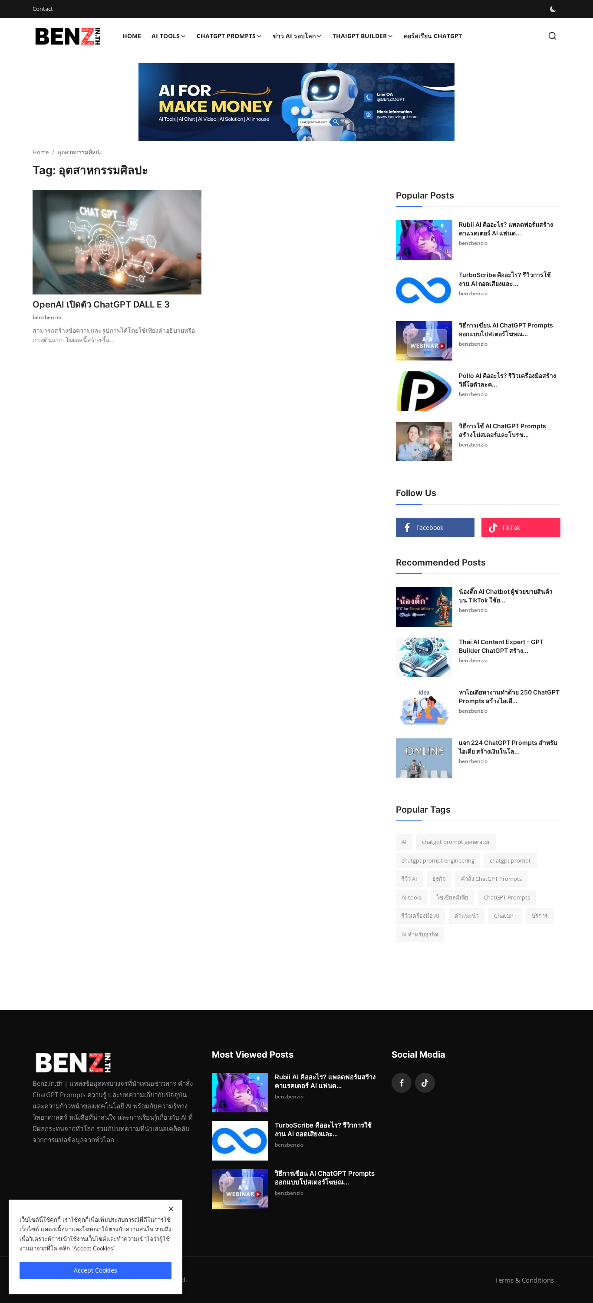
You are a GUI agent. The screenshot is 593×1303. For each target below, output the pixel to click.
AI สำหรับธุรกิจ (420, 934)
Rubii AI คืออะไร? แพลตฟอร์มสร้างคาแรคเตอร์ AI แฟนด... (506, 229)
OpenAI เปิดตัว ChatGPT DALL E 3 (101, 304)
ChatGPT (505, 915)
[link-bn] (296, 102)
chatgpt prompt (510, 860)
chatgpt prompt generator (456, 842)
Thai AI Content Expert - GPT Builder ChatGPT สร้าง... (501, 646)
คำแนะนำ (467, 915)
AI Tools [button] (166, 36)
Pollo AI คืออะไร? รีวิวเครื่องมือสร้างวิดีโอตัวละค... (507, 380)
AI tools (411, 897)
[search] (552, 36)
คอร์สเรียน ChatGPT (433, 36)
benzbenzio (47, 317)
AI (404, 842)
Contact (43, 9)
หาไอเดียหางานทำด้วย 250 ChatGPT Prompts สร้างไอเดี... (509, 696)
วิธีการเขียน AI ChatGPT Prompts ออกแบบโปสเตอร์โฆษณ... (506, 329)
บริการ (540, 915)
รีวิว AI (409, 879)
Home (131, 36)
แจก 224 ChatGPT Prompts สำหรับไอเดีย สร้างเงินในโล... (508, 747)
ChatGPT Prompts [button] (226, 36)
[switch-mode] (553, 9)
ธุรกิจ (439, 879)
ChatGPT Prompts (507, 897)
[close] (171, 1209)
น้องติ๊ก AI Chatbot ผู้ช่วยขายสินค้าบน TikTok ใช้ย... (506, 596)
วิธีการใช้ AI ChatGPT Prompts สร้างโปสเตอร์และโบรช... (502, 430)
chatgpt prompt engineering (438, 860)
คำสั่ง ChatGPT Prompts (491, 879)
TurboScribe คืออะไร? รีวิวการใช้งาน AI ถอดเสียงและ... (505, 279)
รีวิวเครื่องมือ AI (420, 915)
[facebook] (402, 1083)
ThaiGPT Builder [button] (360, 36)
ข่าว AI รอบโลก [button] (294, 36)
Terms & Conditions (524, 1280)
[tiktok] (425, 1083)
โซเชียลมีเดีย (452, 897)
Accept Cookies (95, 1270)
